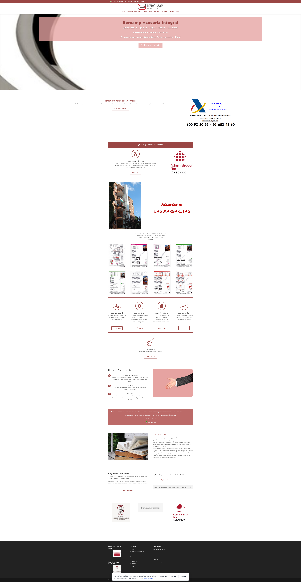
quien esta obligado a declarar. (162, 480)
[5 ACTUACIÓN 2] (184, 266)
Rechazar (173, 576)
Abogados (164, 11)
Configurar (183, 576)
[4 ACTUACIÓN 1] (161, 266)
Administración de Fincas (134, 11)
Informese (136, 172)
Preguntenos (128, 490)
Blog (177, 11)
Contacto (171, 11)
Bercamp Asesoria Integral (150, 22)
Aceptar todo (163, 576)
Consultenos (150, 357)
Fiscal (150, 11)
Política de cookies (148, 578)
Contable (156, 11)
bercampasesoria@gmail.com (159, 562)
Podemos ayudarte (150, 45)
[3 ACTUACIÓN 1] (139, 266)
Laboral (145, 11)
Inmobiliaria (150, 349)
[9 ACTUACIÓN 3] (184, 293)
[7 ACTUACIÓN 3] (139, 293)
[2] (117, 266)
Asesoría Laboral (117, 313)
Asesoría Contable (162, 313)
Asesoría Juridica (184, 313)
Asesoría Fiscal (139, 313)
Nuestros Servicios (120, 109)
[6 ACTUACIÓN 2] (117, 293)
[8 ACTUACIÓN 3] (161, 293)
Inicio (123, 11)
